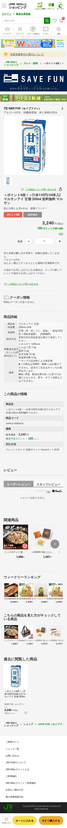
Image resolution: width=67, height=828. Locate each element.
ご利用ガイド (12, 742)
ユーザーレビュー (19, 485)
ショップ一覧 (12, 749)
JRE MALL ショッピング (11, 63)
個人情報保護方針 (14, 797)
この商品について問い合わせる (40, 189)
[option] (33, 145)
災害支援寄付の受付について (27, 54)
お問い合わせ (12, 755)
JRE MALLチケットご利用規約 (21, 783)
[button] (55, 544)
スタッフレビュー (48, 485)
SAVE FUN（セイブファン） (24, 108)
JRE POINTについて (16, 762)
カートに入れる (24, 820)
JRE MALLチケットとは (17, 769)
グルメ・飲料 (31, 63)
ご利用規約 (11, 776)
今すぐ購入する (51, 820)
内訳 (61, 234)
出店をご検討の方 (14, 790)
